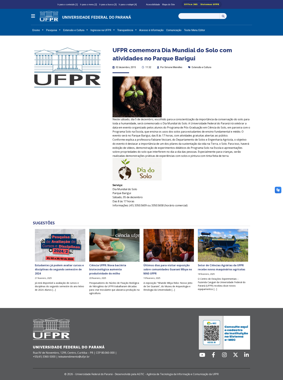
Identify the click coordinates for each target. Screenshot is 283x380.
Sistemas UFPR (209, 4)
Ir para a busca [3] (108, 4)
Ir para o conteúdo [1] (67, 4)
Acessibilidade (153, 4)
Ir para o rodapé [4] (128, 4)
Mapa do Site (168, 4)
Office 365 (191, 4)
